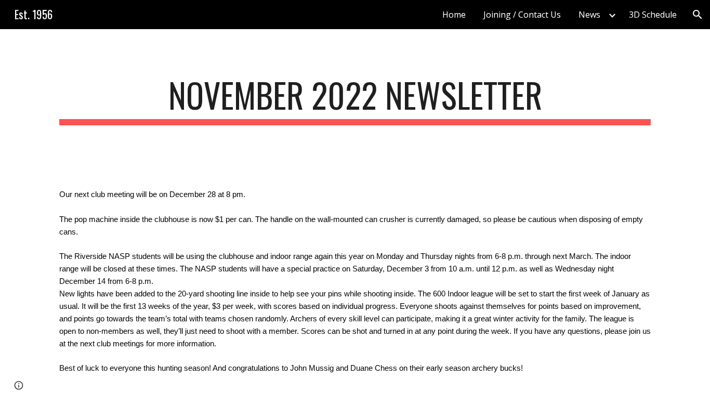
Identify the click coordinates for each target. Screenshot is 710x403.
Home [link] (454, 14)
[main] (355, 100)
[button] (697, 14)
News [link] (589, 14)
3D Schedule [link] (653, 14)
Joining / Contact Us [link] (522, 14)
